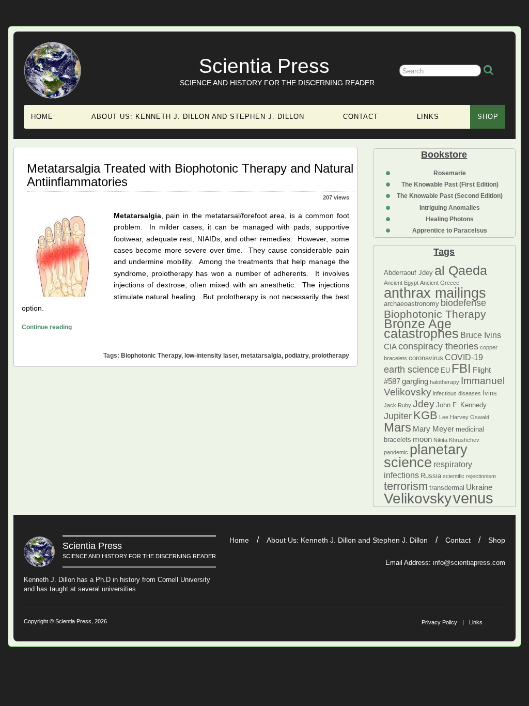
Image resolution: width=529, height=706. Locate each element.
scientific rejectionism (469, 476)
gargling (415, 381)
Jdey (423, 403)
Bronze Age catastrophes (421, 328)
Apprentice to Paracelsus (449, 230)
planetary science (426, 456)
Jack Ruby (397, 405)
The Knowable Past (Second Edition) (450, 195)
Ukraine (479, 487)
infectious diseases (457, 393)
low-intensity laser (211, 355)
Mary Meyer (433, 429)
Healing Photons (450, 219)
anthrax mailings (435, 293)
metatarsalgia (261, 355)
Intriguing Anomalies (449, 207)
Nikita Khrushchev (456, 440)
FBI (461, 368)
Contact (360, 116)
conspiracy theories (438, 346)
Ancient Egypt (401, 283)
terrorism (406, 486)
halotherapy (444, 382)
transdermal (446, 488)
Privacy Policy (439, 622)
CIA (390, 347)
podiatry (296, 355)
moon (422, 439)
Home (42, 116)
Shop (488, 116)
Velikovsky (418, 498)
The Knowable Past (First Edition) (450, 184)
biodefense (463, 303)
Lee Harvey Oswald (464, 417)
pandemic (396, 452)
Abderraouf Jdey (408, 273)
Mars (397, 427)
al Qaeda (460, 270)
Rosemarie (449, 173)
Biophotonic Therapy (435, 314)
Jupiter (398, 416)
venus (473, 498)
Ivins (490, 393)
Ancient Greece (439, 283)
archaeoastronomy (411, 304)
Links (428, 116)
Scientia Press (264, 66)
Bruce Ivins (480, 335)
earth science (411, 369)
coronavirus (426, 358)
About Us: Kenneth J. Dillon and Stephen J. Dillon (197, 116)
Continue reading (47, 327)
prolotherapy (330, 355)
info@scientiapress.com (469, 562)
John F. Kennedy (461, 405)
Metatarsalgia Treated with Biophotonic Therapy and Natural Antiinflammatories (190, 175)
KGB (425, 415)
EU (445, 370)
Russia (431, 476)
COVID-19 (464, 357)
